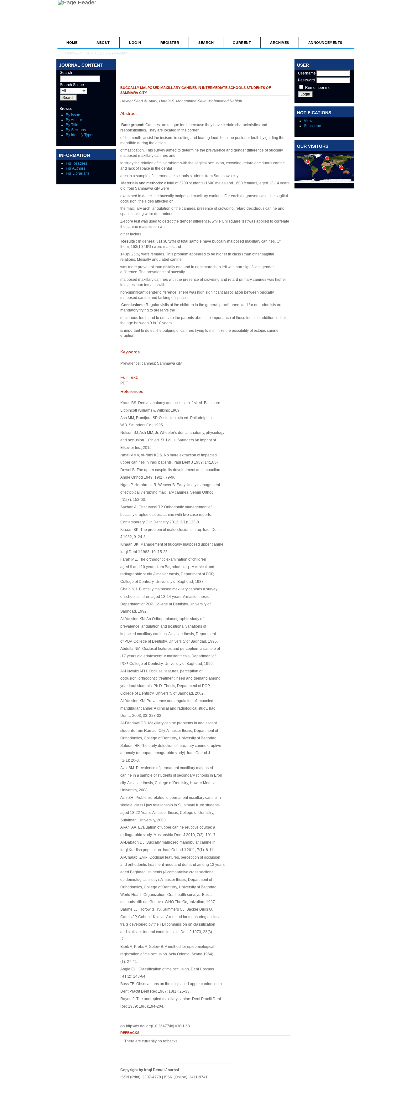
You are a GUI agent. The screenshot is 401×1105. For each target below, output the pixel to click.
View (308, 121)
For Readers (76, 163)
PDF (124, 383)
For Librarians (78, 173)
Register (169, 42)
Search (206, 42)
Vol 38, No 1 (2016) (94, 53)
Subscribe (312, 126)
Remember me (318, 87)
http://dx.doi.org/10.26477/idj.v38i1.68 (158, 1026)
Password (306, 80)
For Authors (75, 168)
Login (135, 42)
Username (307, 73)
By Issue (73, 115)
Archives (279, 42)
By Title (72, 125)
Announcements (325, 42)
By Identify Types (80, 135)
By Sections (76, 130)
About (103, 42)
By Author (74, 120)
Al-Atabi (121, 53)
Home (71, 42)
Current (242, 42)
